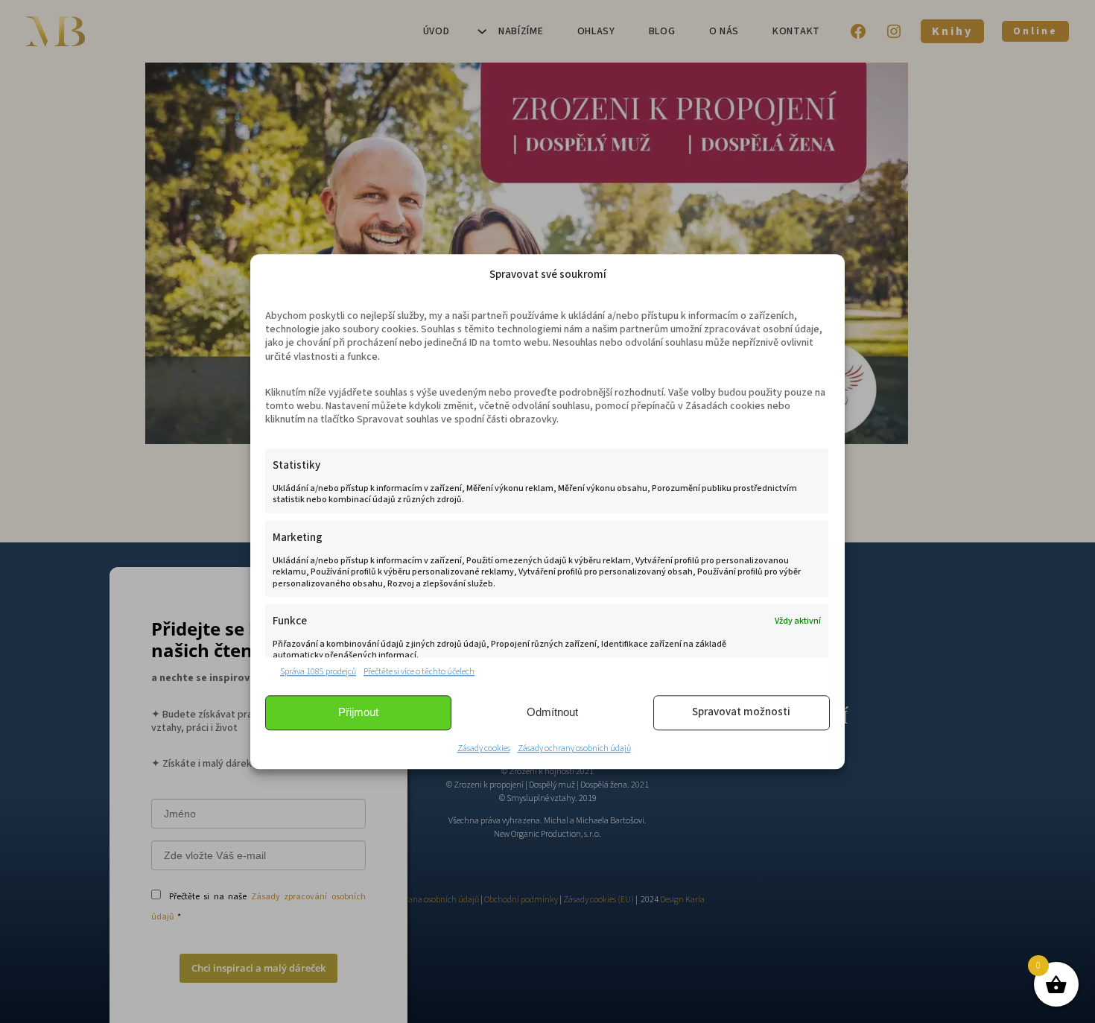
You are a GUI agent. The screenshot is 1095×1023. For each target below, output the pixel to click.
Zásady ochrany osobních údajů (574, 748)
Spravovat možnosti (741, 712)
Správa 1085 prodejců (318, 672)
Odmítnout (552, 712)
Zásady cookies (483, 748)
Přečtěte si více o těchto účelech (419, 672)
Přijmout (358, 712)
